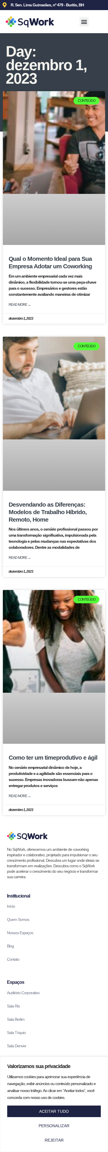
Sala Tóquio (16, 1032)
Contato (13, 959)
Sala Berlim (15, 1019)
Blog (10, 946)
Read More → (20, 305)
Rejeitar (54, 1140)
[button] (84, 22)
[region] (54, 1104)
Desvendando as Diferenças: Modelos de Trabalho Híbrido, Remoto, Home (48, 512)
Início (11, 906)
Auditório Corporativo (23, 992)
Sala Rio (13, 1006)
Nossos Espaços (20, 932)
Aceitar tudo (54, 1111)
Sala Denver (16, 1046)
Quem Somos (18, 919)
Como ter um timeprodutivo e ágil (53, 757)
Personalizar (54, 1125)
